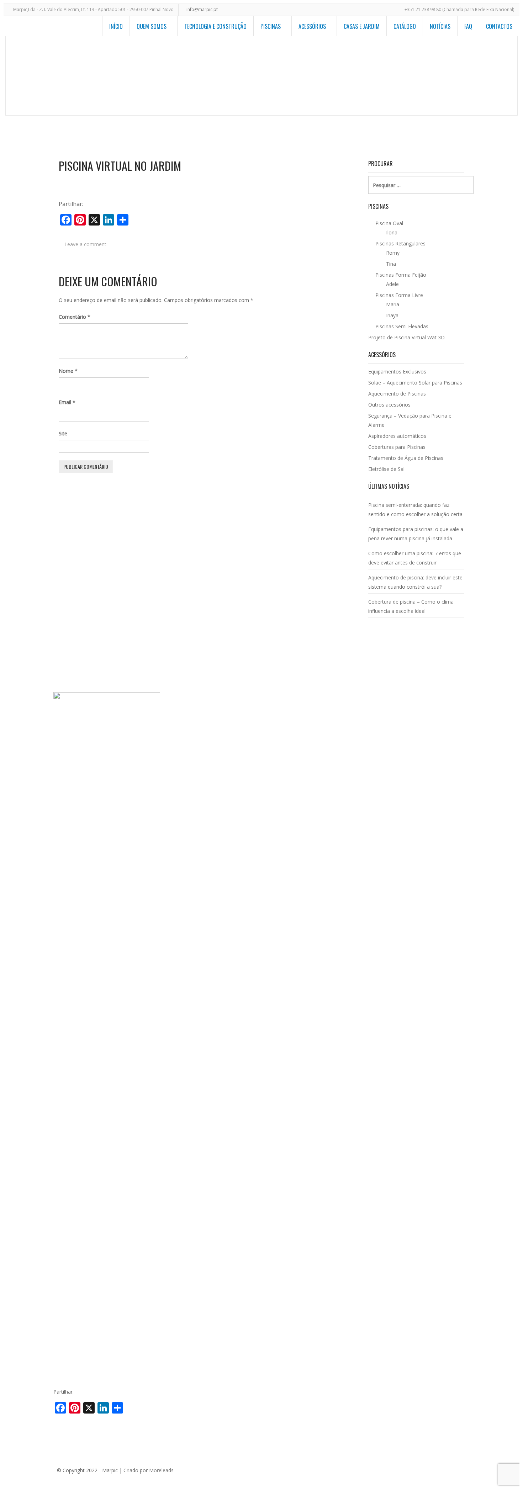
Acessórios (312, 26)
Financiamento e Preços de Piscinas (100, 1327)
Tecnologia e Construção (215, 26)
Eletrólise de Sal (386, 469)
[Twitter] (418, 1469)
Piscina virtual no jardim (120, 166)
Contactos (499, 26)
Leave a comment (85, 244)
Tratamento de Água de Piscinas (405, 458)
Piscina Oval (177, 1293)
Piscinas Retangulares (189, 1304)
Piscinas (270, 26)
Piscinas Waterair (78, 1282)
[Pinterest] (429, 1469)
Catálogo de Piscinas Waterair (408, 1271)
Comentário (74, 316)
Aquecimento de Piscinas (397, 393)
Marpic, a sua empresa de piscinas (98, 1271)
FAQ (468, 26)
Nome (68, 370)
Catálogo (404, 26)
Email (67, 402)
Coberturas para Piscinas (397, 447)
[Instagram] (461, 1469)
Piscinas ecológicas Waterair (91, 1316)
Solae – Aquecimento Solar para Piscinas (415, 382)
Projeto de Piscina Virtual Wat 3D (428, 77)
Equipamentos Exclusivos (397, 371)
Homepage (292, 77)
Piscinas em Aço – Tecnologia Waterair (104, 1304)
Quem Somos (152, 26)
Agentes (68, 1293)
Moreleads (161, 1470)
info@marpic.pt (202, 9)
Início (116, 26)
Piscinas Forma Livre (187, 1282)
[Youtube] (450, 1469)
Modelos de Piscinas (347, 77)
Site (63, 433)
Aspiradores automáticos (397, 436)
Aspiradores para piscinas (298, 1336)
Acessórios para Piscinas (297, 1271)
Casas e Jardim (362, 26)
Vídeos (66, 1338)
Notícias (440, 26)
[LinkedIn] (440, 1469)
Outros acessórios (389, 404)
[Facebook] (408, 1469)
